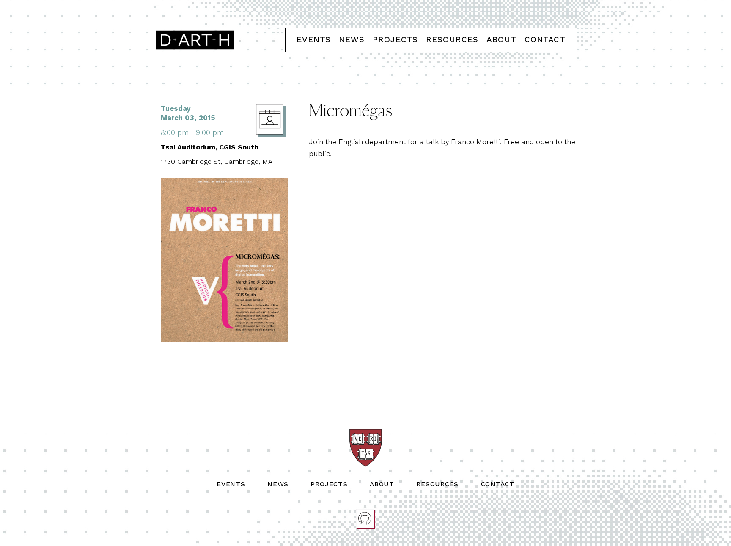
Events (314, 39)
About (501, 39)
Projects (395, 39)
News (352, 39)
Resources (452, 39)
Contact (545, 39)
